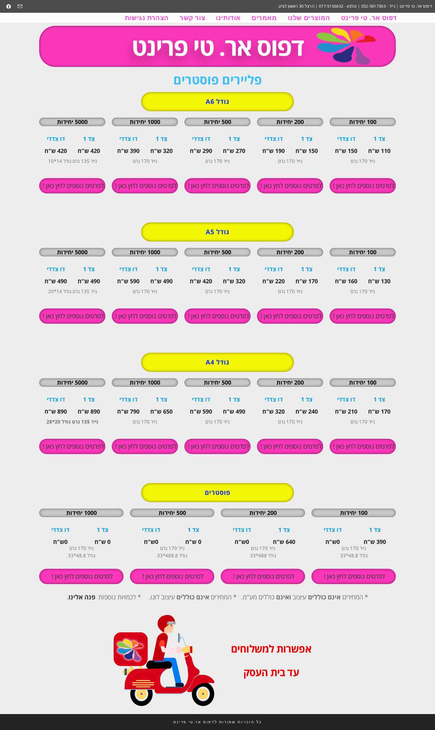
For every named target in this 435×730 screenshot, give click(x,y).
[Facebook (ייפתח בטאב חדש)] (8, 6)
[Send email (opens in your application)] (18, 6)
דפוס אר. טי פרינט (217, 46)
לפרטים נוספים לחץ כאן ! (363, 185)
